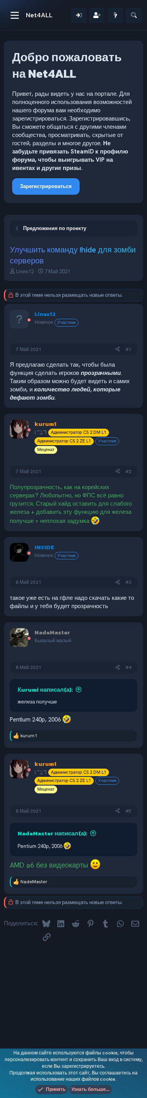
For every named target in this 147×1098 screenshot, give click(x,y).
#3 (128, 582)
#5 (128, 811)
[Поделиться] (118, 349)
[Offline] (29, 320)
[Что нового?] (115, 15)
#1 (128, 349)
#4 (128, 667)
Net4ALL (39, 15)
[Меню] (14, 15)
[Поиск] (134, 15)
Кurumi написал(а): (45, 689)
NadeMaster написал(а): (52, 833)
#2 (128, 471)
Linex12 (25, 271)
